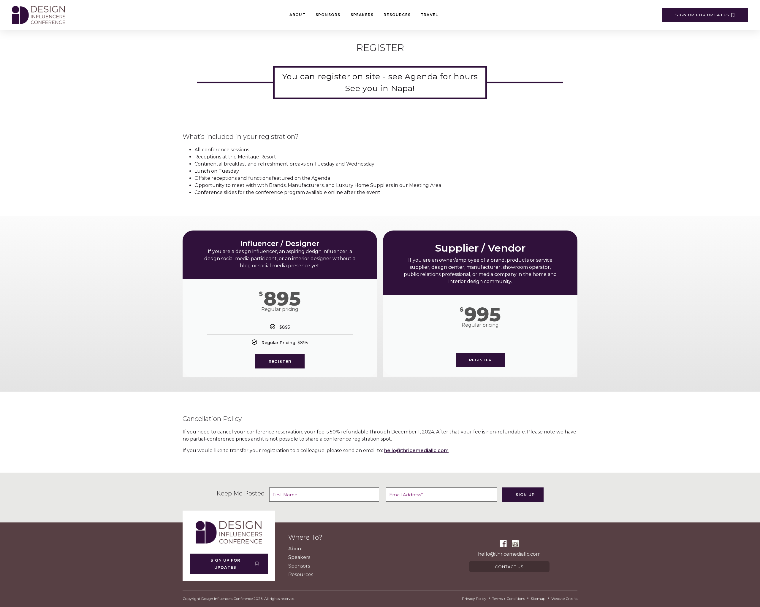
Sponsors (328, 14)
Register (280, 361)
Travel (429, 14)
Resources (397, 14)
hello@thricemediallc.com (416, 450)
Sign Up (525, 494)
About (297, 14)
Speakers (362, 14)
